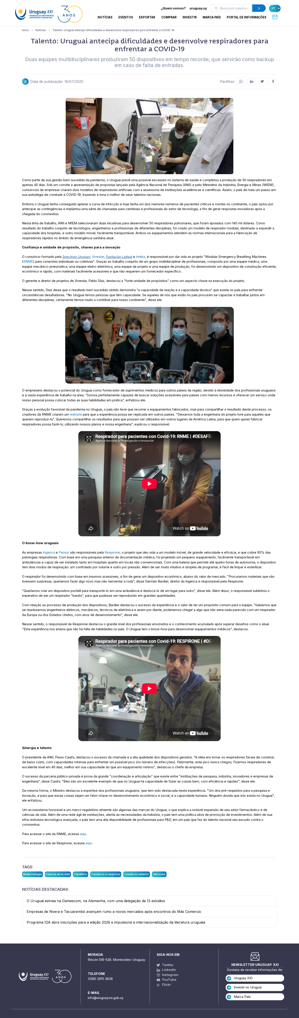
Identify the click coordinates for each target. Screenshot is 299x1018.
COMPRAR (169, 17)
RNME (28, 261)
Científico (80, 874)
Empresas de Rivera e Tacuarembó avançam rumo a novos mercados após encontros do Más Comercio (114, 911)
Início (25, 30)
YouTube (168, 979)
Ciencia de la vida (58, 874)
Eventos (125, 17)
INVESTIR (190, 17)
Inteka (140, 257)
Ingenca (49, 552)
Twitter (167, 965)
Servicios (159, 874)
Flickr (165, 985)
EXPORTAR (147, 17)
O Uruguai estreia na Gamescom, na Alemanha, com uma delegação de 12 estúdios (96, 901)
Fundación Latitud (119, 257)
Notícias (105, 17)
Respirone (112, 552)
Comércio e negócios (105, 874)
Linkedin (168, 970)
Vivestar (98, 257)
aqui (83, 834)
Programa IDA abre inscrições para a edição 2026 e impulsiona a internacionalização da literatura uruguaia (116, 922)
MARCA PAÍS (212, 17)
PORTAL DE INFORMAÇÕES (246, 17)
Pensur (64, 552)
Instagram (169, 975)
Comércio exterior (136, 874)
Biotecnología (32, 874)
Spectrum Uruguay (76, 257)
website (76, 414)
